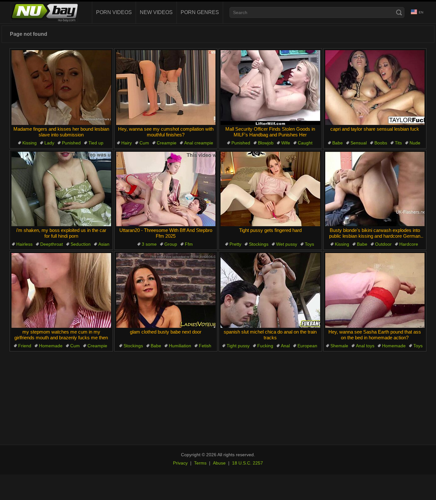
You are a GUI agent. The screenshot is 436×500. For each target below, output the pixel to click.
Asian (103, 244)
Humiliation (180, 345)
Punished (71, 142)
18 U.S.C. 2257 (247, 462)
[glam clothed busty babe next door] (166, 290)
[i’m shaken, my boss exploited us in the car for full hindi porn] (61, 189)
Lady (49, 142)
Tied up (95, 142)
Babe (337, 142)
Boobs (380, 142)
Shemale (339, 345)
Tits (398, 142)
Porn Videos (114, 12)
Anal (285, 345)
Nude (415, 142)
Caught (305, 142)
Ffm (189, 244)
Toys (309, 244)
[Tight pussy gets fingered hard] (270, 189)
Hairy (126, 142)
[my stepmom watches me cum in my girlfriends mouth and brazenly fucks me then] (61, 290)
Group (170, 244)
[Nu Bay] (44, 12)
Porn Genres (200, 12)
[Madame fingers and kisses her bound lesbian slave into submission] (61, 87)
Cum (144, 142)
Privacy (180, 462)
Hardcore (408, 244)
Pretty (235, 244)
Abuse (219, 462)
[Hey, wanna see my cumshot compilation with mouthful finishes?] (166, 87)
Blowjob (266, 142)
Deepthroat (51, 244)
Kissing (29, 142)
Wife (285, 142)
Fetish (205, 345)
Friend (24, 345)
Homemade (51, 345)
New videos (156, 12)
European (307, 345)
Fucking (265, 345)
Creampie (167, 142)
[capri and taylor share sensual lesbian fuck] (375, 87)
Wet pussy (286, 244)
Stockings (258, 244)
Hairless (24, 244)
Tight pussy (238, 345)
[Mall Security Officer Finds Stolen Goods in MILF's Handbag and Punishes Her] (270, 87)
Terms (200, 462)
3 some (149, 244)
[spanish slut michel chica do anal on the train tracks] (270, 290)
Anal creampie (198, 142)
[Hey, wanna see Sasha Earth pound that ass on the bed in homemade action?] (375, 290)
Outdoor (383, 244)
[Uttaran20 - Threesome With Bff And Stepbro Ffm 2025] (166, 189)
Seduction (81, 244)
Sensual (358, 142)
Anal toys (365, 345)
